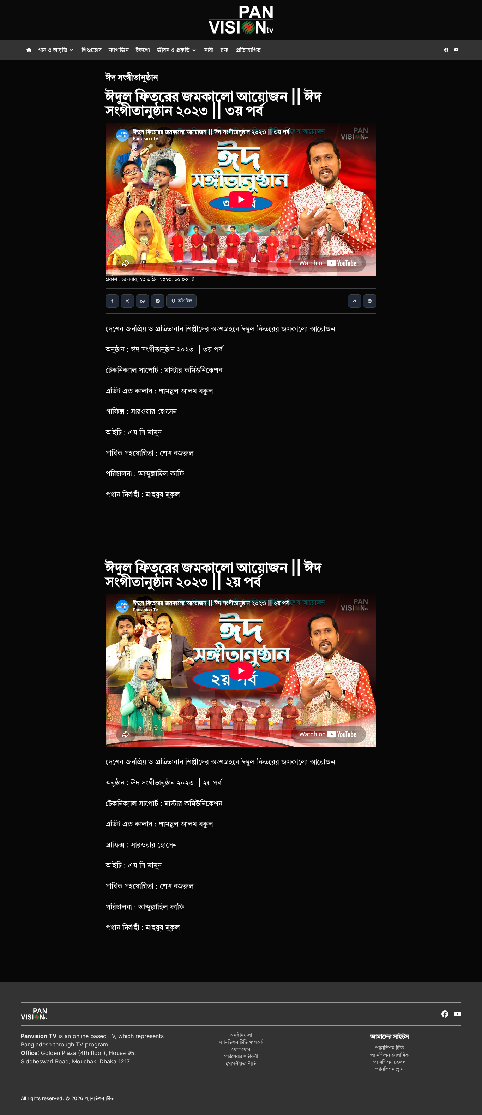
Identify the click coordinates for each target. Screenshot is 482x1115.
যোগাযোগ (240, 1049)
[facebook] (446, 49)
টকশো (143, 49)
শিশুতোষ (92, 49)
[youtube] (456, 49)
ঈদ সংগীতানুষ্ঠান (132, 77)
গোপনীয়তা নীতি (241, 1063)
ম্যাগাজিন (119, 49)
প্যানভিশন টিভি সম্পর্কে (241, 1042)
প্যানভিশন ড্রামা (389, 1069)
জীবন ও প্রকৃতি (173, 49)
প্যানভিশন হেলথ (389, 1062)
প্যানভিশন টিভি (389, 1048)
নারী (209, 49)
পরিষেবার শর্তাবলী (241, 1056)
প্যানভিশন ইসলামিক (389, 1055)
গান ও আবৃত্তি (52, 49)
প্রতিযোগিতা (249, 49)
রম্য (225, 49)
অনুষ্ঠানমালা (241, 1035)
